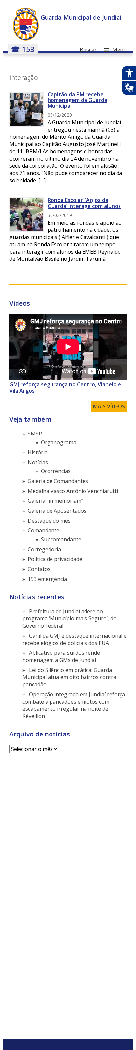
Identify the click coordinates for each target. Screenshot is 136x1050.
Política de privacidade (55, 559)
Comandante (43, 530)
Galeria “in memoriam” (55, 500)
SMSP (35, 433)
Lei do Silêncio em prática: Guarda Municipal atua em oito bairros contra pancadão (69, 677)
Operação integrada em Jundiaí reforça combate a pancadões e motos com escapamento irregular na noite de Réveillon (73, 705)
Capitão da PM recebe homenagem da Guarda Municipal (77, 100)
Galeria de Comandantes (58, 481)
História (38, 452)
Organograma (58, 442)
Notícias (38, 462)
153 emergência (47, 579)
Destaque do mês (49, 520)
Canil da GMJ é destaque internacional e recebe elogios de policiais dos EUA (74, 639)
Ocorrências (56, 471)
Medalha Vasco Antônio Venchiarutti (73, 491)
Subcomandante (61, 539)
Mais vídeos (109, 406)
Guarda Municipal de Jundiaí (81, 17)
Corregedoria (44, 549)
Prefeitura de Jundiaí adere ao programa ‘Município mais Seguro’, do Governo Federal (69, 618)
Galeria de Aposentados (57, 510)
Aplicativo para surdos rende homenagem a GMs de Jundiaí (61, 656)
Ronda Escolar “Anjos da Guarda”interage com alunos (84, 203)
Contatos (39, 569)
